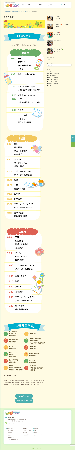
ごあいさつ (10, 430)
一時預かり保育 (27, 430)
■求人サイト (50, 85)
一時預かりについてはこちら (24, 400)
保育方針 (10, 432)
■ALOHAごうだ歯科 (52, 79)
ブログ (49, 59)
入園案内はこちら (24, 396)
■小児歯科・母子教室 (52, 83)
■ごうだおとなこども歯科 (53, 73)
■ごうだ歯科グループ (52, 71)
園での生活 (10, 435)
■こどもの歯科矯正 (52, 81)
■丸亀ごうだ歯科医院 (52, 77)
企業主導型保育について (14, 439)
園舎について (11, 437)
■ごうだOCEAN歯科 (52, 75)
